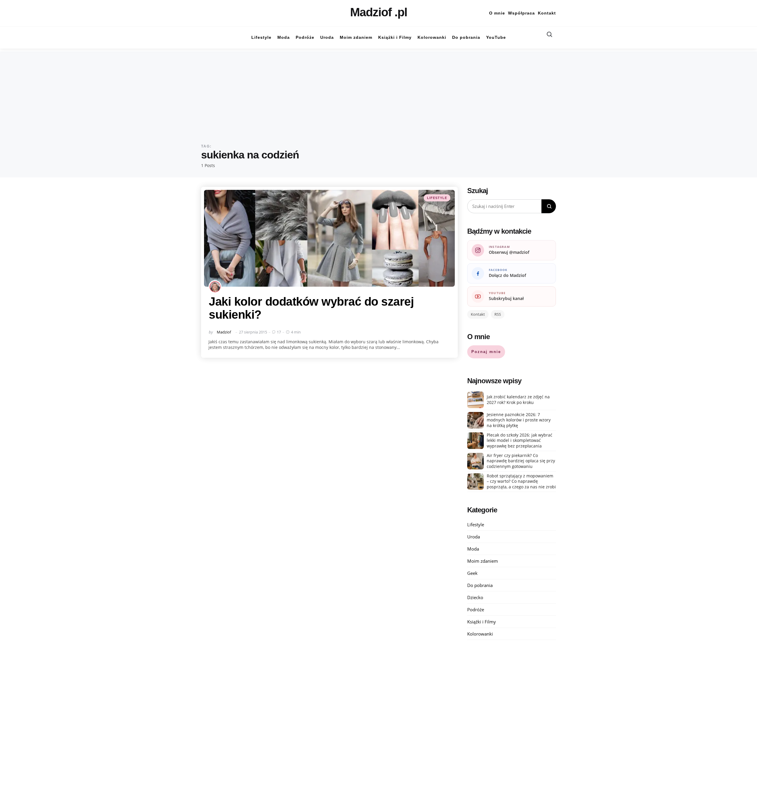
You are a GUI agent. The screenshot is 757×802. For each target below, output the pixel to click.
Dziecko (475, 597)
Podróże (475, 609)
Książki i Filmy (481, 622)
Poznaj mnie (486, 351)
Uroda (473, 537)
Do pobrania (480, 585)
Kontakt (547, 13)
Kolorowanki (480, 634)
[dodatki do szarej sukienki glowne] (329, 238)
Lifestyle (437, 198)
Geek (472, 573)
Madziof (224, 332)
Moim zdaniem (482, 561)
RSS (497, 314)
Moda (473, 549)
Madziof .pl (378, 12)
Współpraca (521, 13)
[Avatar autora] (214, 286)
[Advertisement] (378, 93)
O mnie (497, 13)
